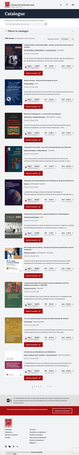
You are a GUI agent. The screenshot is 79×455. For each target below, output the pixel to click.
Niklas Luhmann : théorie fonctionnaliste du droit (40, 80)
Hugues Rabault (29, 83)
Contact (7, 437)
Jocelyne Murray (51, 50)
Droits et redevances (37, 440)
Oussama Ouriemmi (39, 117)
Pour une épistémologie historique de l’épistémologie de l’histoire (46, 318)
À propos (33, 429)
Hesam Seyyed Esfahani (31, 217)
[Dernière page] (50, 386)
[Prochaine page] (47, 386)
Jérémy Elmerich (51, 355)
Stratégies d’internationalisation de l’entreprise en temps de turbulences (49, 180)
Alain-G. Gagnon (29, 355)
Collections (9, 432)
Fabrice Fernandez (30, 150)
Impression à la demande (38, 437)
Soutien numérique (36, 435)
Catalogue (8, 429)
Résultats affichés (53, 39)
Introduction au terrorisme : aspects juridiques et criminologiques (46, 214)
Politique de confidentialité (36, 452)
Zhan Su (26, 184)
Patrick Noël (28, 321)
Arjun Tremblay (39, 355)
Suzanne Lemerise (30, 288)
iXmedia (14, 453)
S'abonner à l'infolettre (62, 411)
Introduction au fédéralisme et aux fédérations (40, 352)
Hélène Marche (42, 150)
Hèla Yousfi (27, 117)
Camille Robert (39, 50)
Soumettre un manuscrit (38, 432)
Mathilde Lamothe (30, 253)
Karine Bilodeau (29, 50)
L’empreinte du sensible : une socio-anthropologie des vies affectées (47, 147)
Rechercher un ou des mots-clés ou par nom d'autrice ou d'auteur (25, 20)
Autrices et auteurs (11, 435)
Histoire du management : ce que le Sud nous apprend (42, 114)
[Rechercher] (46, 24)
